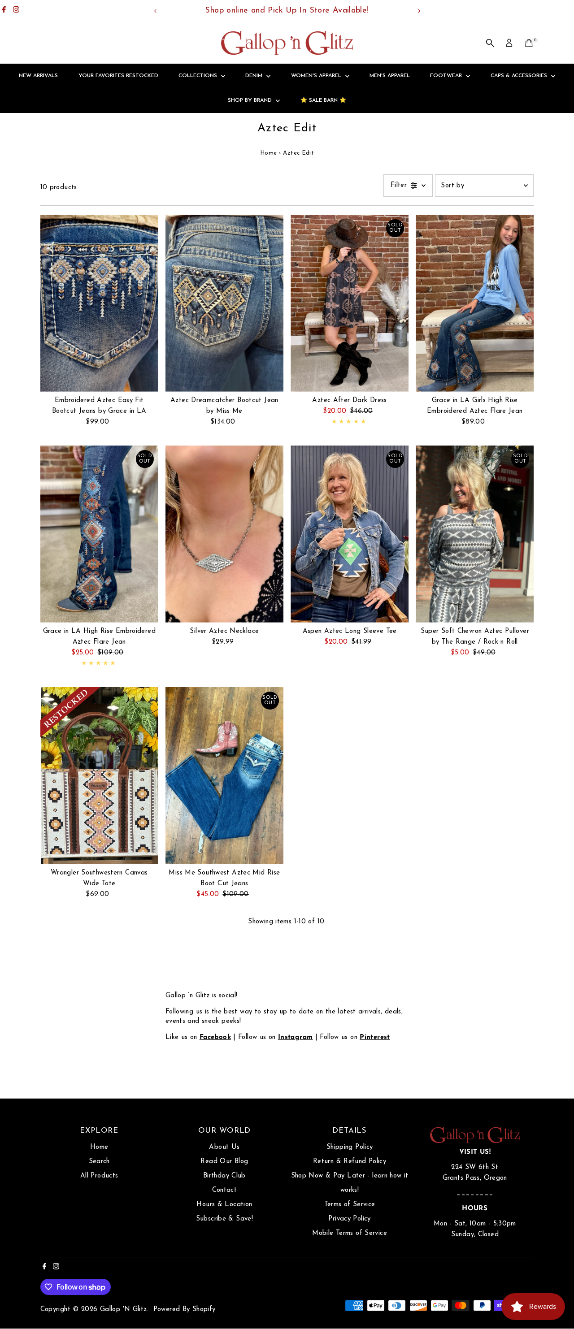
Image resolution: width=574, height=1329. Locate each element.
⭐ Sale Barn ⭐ (323, 100)
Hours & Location (224, 1204)
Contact (224, 1190)
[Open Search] (490, 43)
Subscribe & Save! (224, 1219)
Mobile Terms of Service (349, 1233)
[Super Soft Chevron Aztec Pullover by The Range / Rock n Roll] (475, 534)
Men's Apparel (390, 75)
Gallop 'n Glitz (123, 1309)
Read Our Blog (224, 1161)
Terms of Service (349, 1204)
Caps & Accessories (520, 75)
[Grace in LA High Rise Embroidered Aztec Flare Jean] (99, 534)
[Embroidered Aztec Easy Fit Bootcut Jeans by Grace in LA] (99, 303)
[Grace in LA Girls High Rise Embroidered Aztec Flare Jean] (475, 303)
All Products (99, 1176)
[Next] (419, 11)
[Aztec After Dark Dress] (350, 303)
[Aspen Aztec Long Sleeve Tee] (350, 534)
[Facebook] (4, 11)
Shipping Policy (349, 1147)
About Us (224, 1147)
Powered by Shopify (184, 1309)
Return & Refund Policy (349, 1161)
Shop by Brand (251, 100)
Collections (198, 75)
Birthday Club (224, 1176)
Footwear (447, 75)
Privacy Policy (349, 1219)
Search (99, 1161)
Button (185, 1059)
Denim (254, 75)
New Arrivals (38, 75)
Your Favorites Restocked (118, 75)
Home (268, 153)
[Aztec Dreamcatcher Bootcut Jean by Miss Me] (224, 303)
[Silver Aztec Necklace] (224, 534)
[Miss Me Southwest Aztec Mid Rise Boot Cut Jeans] (224, 775)
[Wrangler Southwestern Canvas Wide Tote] (99, 775)
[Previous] (155, 11)
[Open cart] (529, 43)
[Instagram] (16, 11)
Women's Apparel (317, 75)
